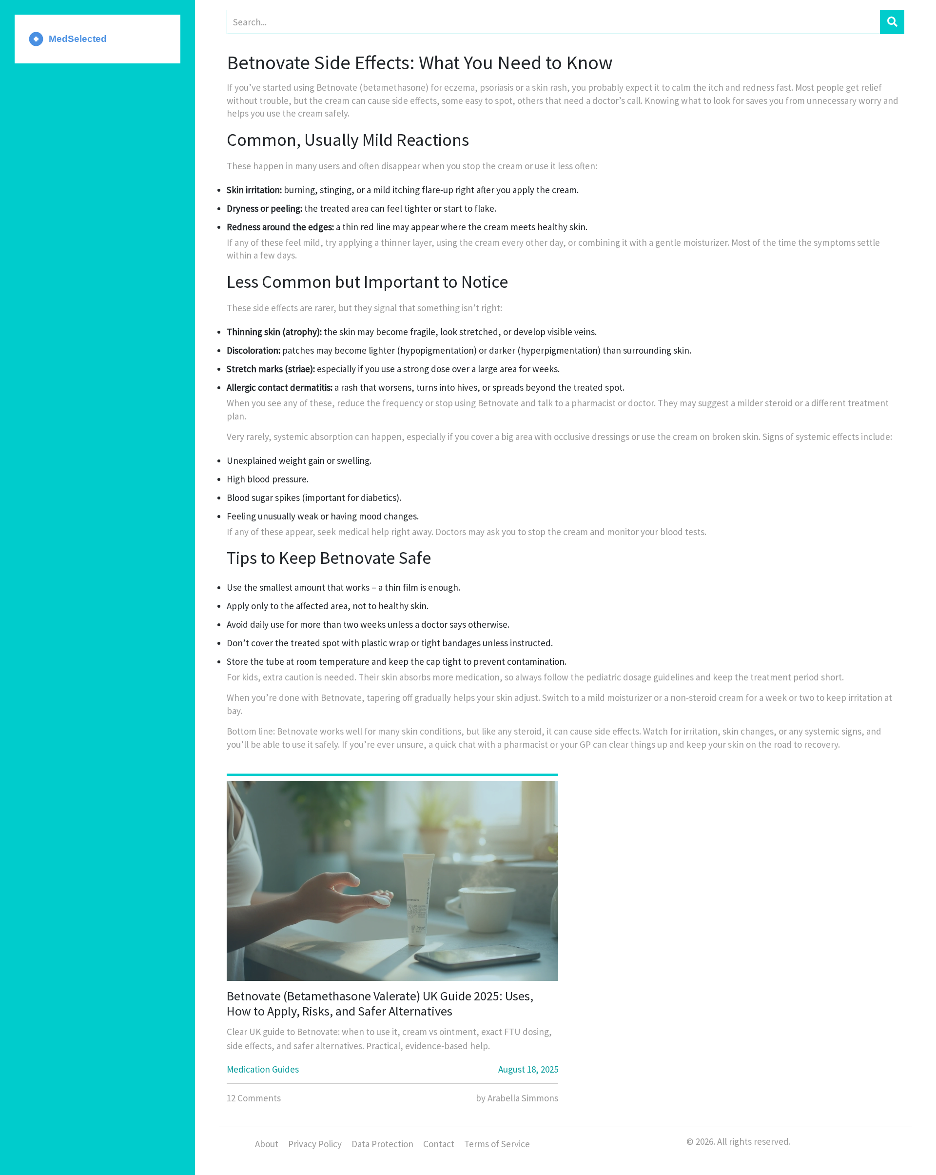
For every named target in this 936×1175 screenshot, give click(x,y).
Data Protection (382, 1144)
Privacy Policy (315, 1144)
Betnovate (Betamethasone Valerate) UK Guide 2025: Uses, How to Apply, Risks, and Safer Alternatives (380, 1003)
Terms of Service (497, 1144)
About (266, 1144)
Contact (438, 1144)
